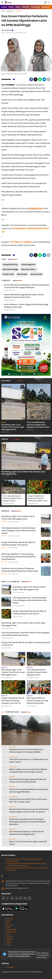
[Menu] (2, 2)
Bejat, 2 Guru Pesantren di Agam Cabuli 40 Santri (28, 842)
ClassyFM (9, 967)
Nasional (9, 936)
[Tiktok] (29, 898)
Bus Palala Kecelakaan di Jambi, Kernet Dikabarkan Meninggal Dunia (26, 832)
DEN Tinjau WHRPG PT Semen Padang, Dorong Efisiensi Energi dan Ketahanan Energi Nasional (18, 556)
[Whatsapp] (12, 898)
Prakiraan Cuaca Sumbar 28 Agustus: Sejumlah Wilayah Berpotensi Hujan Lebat (19, 569)
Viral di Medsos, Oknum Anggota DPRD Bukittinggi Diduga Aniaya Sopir (26, 305)
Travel (8, 940)
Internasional (11, 932)
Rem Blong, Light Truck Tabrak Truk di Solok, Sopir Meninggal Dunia (12, 427)
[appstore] (7, 910)
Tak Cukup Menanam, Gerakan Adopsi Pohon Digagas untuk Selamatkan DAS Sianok (38, 426)
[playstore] (22, 910)
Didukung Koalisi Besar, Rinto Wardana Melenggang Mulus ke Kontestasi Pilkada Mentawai (27, 821)
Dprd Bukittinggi (10, 269)
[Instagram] (21, 898)
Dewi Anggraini (28, 264)
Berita (19, 11)
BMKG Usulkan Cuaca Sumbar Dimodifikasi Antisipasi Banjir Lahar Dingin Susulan (28, 770)
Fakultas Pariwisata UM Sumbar (29, 269)
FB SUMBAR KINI (35, 208)
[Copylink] (49, 79)
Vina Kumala (36, 274)
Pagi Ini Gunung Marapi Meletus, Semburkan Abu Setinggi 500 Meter (28, 790)
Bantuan (9, 919)
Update (9, 943)
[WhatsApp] (40, 79)
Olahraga (10, 938)
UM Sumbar (22, 274)
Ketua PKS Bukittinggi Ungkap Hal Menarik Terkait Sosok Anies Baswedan (27, 780)
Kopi (7, 934)
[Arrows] (3, 400)
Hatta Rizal (6, 30)
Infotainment (11, 930)
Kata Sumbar (7, 11)
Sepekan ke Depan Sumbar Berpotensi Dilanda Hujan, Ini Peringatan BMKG (26, 750)
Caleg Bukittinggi (11, 264)
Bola (8, 923)
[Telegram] (44, 79)
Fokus (8, 927)
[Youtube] (25, 898)
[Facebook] (31, 79)
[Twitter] (35, 79)
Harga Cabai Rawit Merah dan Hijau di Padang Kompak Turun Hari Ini (37, 499)
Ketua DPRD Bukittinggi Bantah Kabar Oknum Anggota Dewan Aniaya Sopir (24, 295)
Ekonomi (9, 925)
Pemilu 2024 (8, 274)
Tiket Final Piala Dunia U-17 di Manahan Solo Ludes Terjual (28, 760)
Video (8, 945)
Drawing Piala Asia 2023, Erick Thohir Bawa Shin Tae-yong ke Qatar (28, 800)
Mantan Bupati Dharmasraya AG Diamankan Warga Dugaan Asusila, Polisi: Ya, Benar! (29, 810)
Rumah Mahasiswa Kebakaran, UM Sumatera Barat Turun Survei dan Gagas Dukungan (26, 286)
